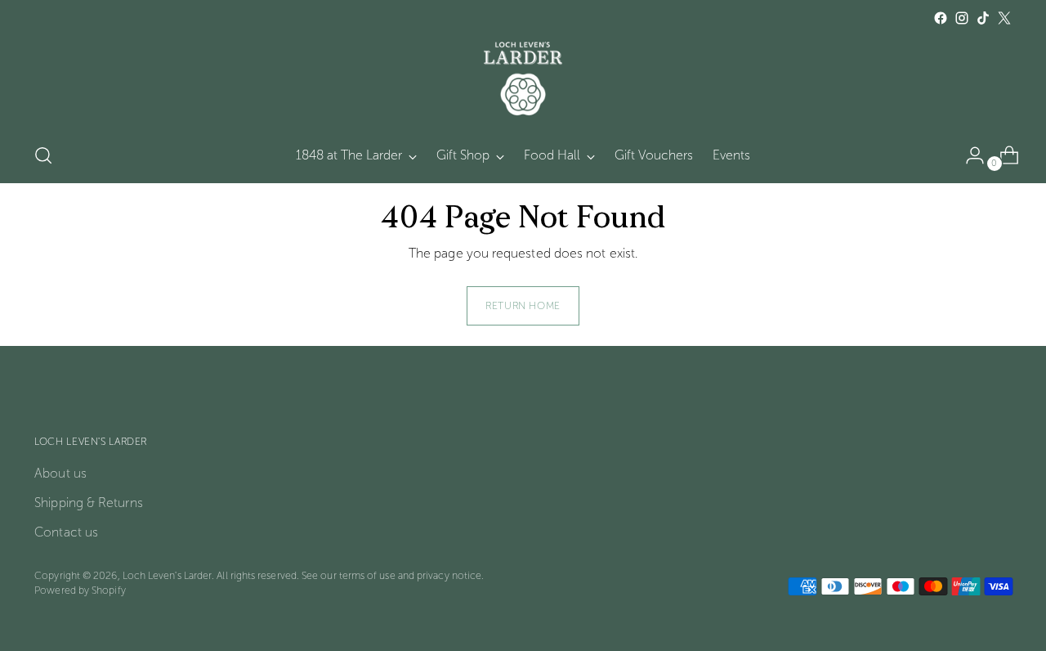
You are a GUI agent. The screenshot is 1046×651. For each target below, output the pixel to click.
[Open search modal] (43, 155)
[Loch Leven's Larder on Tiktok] (983, 18)
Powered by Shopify (79, 590)
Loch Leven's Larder (167, 575)
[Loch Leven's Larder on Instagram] (961, 18)
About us (60, 473)
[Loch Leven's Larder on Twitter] (1004, 18)
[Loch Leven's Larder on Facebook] (940, 18)
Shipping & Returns (88, 502)
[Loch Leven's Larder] (523, 78)
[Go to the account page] (968, 155)
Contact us (66, 532)
